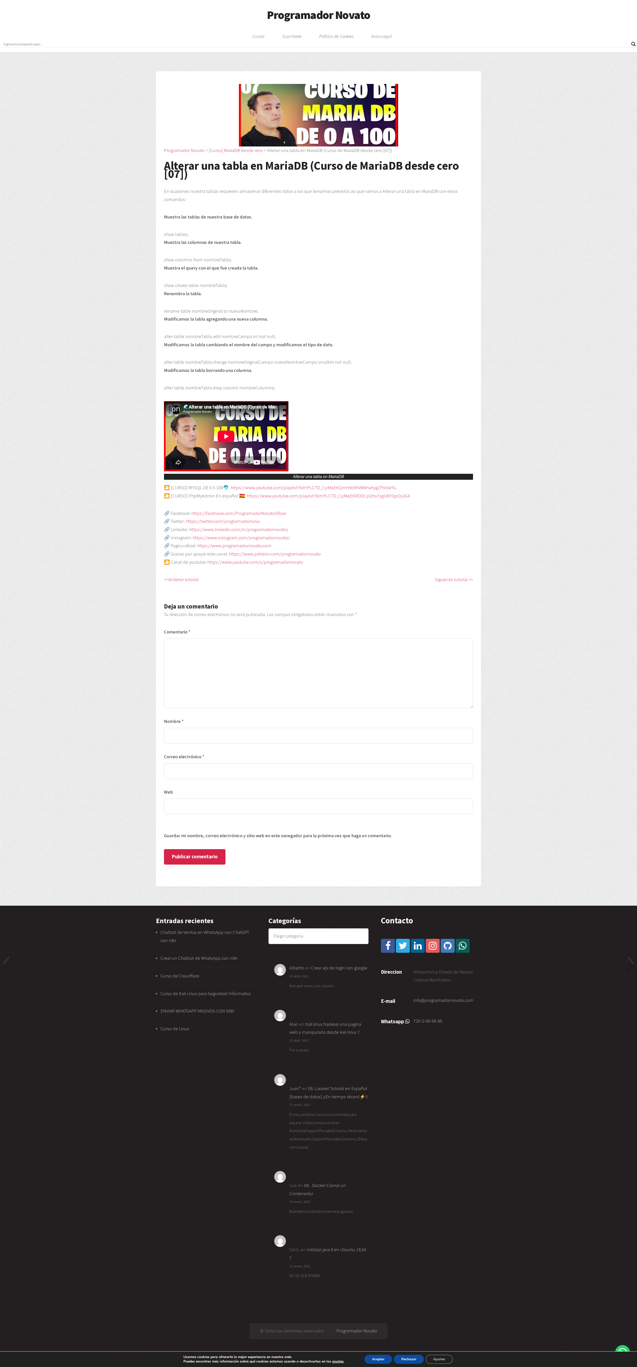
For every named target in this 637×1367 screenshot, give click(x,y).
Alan (293, 1024)
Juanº (295, 1088)
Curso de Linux (174, 1028)
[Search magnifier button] (633, 44)
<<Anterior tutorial (181, 579)
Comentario (177, 632)
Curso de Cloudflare (179, 976)
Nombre (174, 721)
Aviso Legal (381, 36)
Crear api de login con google (339, 968)
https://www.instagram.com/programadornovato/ (241, 538)
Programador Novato (318, 14)
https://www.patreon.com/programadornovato (275, 554)
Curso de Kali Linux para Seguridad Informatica (205, 993)
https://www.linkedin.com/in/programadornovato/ (238, 529)
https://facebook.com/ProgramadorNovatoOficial (238, 513)
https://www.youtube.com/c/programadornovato (255, 562)
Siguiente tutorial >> (454, 579)
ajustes (338, 1361)
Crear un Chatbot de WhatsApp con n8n (199, 958)
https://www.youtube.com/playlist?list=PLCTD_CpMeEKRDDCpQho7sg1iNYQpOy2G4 (328, 496)
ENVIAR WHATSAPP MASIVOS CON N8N (197, 1011)
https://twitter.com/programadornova (223, 521)
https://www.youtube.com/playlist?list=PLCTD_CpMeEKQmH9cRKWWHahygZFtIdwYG (313, 487)
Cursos (258, 36)
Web (168, 792)
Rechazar (408, 1359)
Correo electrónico (184, 756)
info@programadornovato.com (444, 1000)
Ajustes (439, 1359)
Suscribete (292, 36)
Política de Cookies (336, 36)
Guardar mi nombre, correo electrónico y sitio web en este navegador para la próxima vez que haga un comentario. (278, 835)
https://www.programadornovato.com (234, 545)
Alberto (296, 968)
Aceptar (378, 1359)
